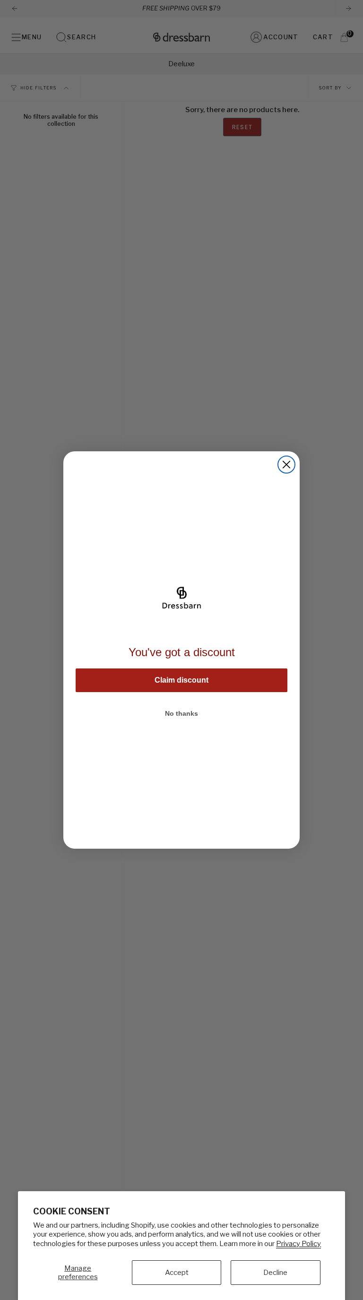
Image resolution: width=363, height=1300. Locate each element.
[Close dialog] (286, 464)
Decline (275, 1272)
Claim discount (181, 680)
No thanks (181, 713)
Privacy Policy (298, 1243)
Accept (177, 1272)
